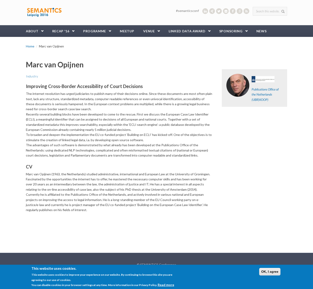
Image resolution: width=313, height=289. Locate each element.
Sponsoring (231, 31)
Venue (149, 31)
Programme (94, 31)
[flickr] (226, 11)
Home (30, 46)
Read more (166, 285)
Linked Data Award (187, 31)
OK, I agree (269, 271)
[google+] (239, 11)
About (32, 31)
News (261, 31)
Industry (32, 76)
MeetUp (127, 31)
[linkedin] (205, 11)
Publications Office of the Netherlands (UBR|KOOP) (265, 94)
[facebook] (233, 11)
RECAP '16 (60, 31)
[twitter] (219, 11)
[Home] (44, 11)
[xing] (212, 11)
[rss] (246, 11)
